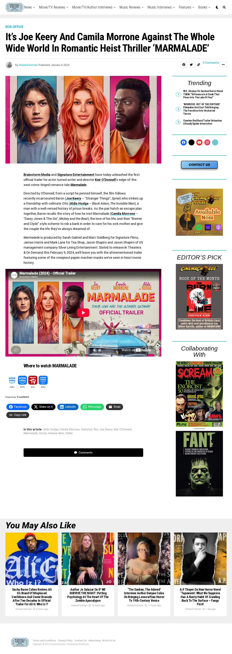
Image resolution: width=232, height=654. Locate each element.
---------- (199, 428)
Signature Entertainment (75, 175)
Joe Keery (73, 198)
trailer (69, 433)
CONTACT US (199, 164)
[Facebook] (184, 142)
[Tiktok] (215, 142)
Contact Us (80, 640)
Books (202, 7)
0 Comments (211, 62)
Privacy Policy (65, 640)
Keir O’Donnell (105, 180)
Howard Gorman (28, 65)
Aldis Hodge (79, 203)
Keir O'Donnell (122, 429)
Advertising (94, 640)
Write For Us (108, 640)
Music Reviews (129, 7)
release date (56, 433)
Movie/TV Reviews (52, 7)
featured (86, 429)
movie (43, 433)
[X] (192, 142)
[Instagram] (207, 142)
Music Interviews (160, 7)
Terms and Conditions (44, 640)
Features (185, 7)
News (28, 7)
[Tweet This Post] (191, 64)
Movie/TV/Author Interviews (92, 7)
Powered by (10, 397)
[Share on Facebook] (184, 64)
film (95, 429)
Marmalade (78, 185)
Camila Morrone (123, 213)
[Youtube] (199, 142)
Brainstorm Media (37, 175)
